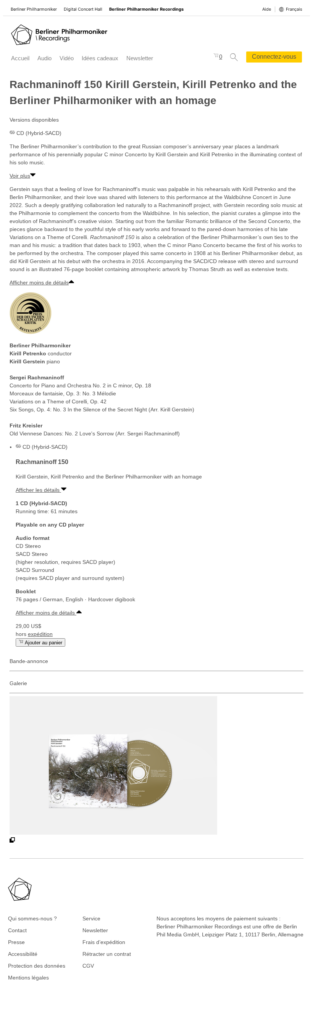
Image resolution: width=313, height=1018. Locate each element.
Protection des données (36, 966)
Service (91, 918)
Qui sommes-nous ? (32, 918)
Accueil (20, 58)
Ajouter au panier (43, 642)
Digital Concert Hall (83, 9)
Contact (17, 930)
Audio (44, 58)
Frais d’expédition (103, 942)
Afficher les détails (38, 490)
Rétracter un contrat (106, 954)
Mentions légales (28, 978)
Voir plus (20, 176)
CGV (88, 966)
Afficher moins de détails (39, 282)
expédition (40, 634)
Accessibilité (22, 954)
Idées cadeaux (100, 58)
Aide (266, 9)
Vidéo (67, 58)
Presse (16, 942)
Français (294, 9)
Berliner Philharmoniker (34, 9)
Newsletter (139, 58)
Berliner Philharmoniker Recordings (146, 9)
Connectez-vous (274, 56)
